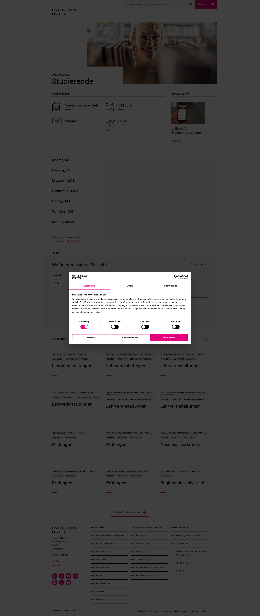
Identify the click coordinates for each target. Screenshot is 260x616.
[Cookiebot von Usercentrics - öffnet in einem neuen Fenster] (176, 277)
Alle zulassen (169, 338)
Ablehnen (91, 338)
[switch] (115, 327)
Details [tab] (130, 286)
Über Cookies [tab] (170, 286)
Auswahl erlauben (130, 338)
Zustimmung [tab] (89, 286)
